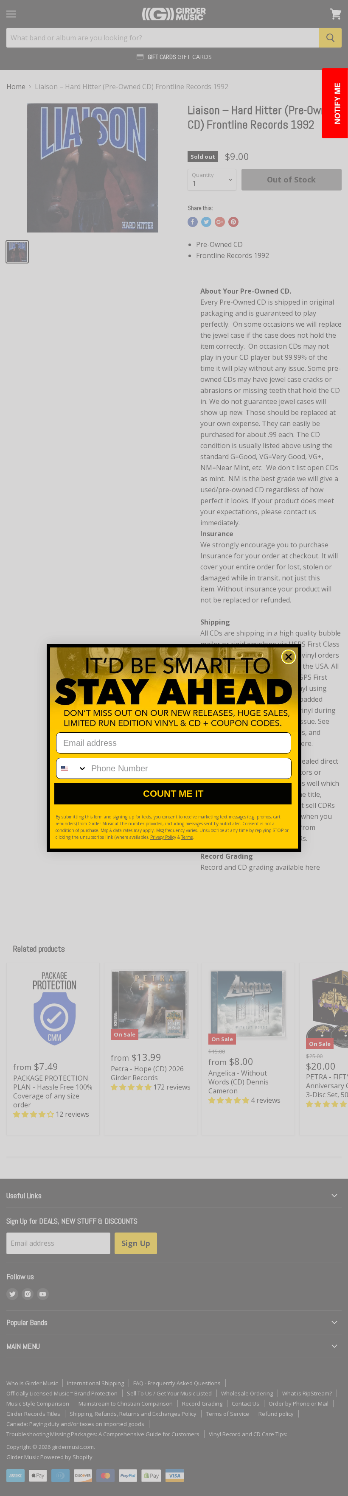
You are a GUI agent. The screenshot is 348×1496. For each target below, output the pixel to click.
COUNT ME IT (173, 793)
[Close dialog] (288, 656)
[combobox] (71, 768)
